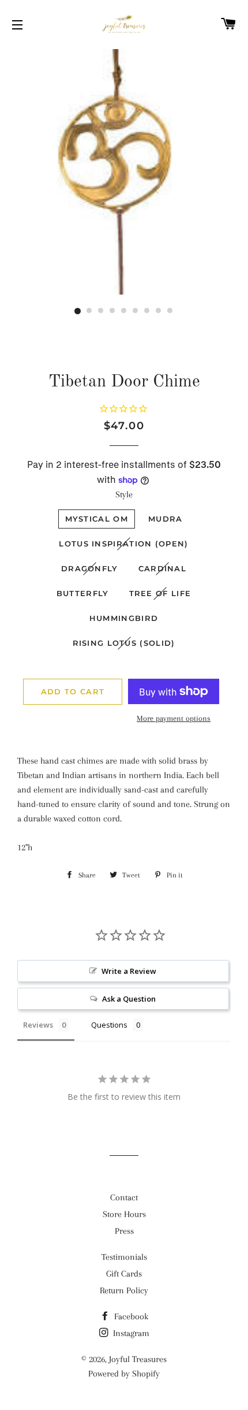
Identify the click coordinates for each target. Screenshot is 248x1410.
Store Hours (124, 1214)
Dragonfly (89, 568)
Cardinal (162, 568)
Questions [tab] (109, 1025)
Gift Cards (124, 1273)
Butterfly (83, 593)
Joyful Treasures (138, 1359)
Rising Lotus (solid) (124, 643)
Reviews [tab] (38, 1025)
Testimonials (124, 1257)
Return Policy (124, 1290)
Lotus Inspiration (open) (123, 543)
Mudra (165, 518)
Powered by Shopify (124, 1373)
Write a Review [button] (129, 971)
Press (124, 1231)
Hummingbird (123, 618)
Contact (124, 1197)
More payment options (174, 718)
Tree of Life (160, 593)
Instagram (130, 1333)
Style (124, 494)
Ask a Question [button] (129, 999)
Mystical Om (96, 518)
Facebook (130, 1316)
